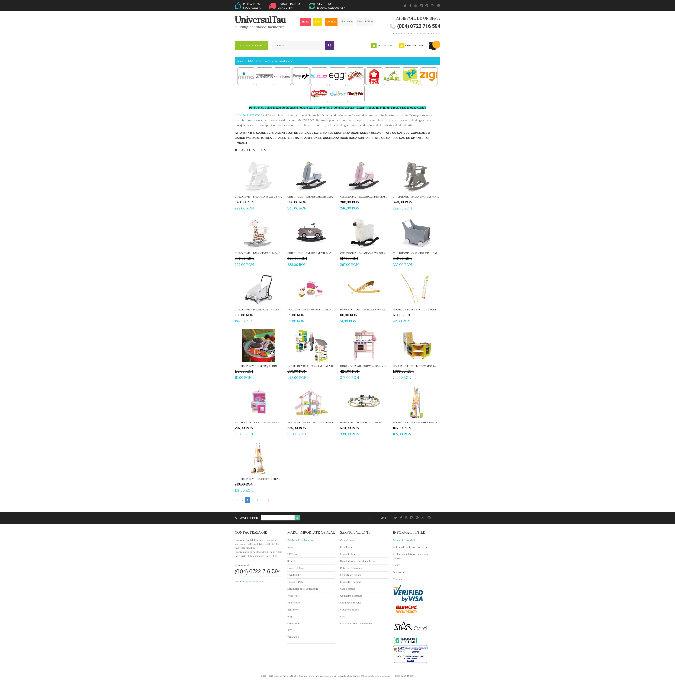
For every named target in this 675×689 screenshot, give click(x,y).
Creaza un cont (414, 45)
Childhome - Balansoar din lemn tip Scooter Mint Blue (311, 196)
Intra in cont (384, 45)
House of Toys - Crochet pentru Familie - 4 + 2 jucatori (258, 479)
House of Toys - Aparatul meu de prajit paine (311, 309)
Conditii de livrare (350, 574)
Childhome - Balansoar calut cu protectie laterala (258, 196)
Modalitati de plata (351, 581)
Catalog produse (250, 45)
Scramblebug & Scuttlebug (302, 588)
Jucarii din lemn (284, 61)
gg (290, 616)
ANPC (396, 565)
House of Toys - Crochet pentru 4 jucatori (416, 422)
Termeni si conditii (404, 540)
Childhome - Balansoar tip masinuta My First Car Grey (311, 253)
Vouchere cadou (349, 609)
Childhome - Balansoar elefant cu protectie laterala (416, 196)
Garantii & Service (350, 602)
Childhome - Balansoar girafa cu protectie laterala (258, 253)
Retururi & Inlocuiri (351, 568)
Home (305, 21)
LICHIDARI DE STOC (248, 115)
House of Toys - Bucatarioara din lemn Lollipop (364, 366)
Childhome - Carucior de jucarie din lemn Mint (416, 253)
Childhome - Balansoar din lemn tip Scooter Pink (364, 196)
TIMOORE (293, 637)
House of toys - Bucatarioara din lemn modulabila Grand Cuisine (416, 366)
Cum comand (347, 588)
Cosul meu (346, 547)
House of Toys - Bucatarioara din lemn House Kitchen (311, 366)
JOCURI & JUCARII (259, 61)
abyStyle (294, 609)
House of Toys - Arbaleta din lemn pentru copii (364, 309)
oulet (292, 561)
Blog (317, 21)
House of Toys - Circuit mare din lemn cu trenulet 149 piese (364, 422)
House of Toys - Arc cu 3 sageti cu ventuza (416, 309)
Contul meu (347, 540)
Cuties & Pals (295, 581)
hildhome (294, 623)
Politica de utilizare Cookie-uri (411, 547)
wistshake (295, 574)
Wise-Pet (292, 595)
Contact (331, 21)
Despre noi (399, 572)
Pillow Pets (294, 602)
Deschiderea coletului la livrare (358, 561)
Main (240, 61)
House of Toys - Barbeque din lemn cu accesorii (258, 366)
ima (292, 547)
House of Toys (295, 568)
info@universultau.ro (253, 581)
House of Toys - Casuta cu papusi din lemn (311, 422)
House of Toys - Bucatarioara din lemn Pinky (258, 422)
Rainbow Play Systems (300, 540)
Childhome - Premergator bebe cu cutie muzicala (258, 309)
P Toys (293, 554)
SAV (289, 630)
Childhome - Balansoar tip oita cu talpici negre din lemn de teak (364, 253)
